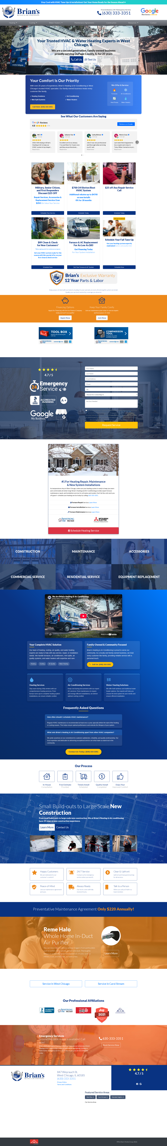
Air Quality (52, 664)
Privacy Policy (113, 415)
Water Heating (63, 664)
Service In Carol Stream (111, 983)
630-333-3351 (93, 495)
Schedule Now (47, 267)
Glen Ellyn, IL (90, 1097)
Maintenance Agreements (84, 23)
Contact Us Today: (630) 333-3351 (83, 752)
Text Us (91, 59)
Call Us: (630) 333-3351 (101, 664)
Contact (153, 23)
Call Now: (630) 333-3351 (42, 107)
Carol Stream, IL (103, 1097)
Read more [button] (35, 149)
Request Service (111, 425)
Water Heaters (55, 23)
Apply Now (65, 318)
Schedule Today (83, 213)
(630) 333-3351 (116, 12)
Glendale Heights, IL (118, 1097)
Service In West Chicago (56, 983)
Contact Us (62, 827)
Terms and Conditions (129, 415)
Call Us (78, 59)
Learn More (93, 502)
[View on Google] (34, 136)
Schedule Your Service (48, 213)
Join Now (102, 318)
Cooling (32, 23)
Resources (132, 23)
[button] (29, 142)
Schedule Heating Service (84, 530)
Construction (111, 23)
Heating (12, 23)
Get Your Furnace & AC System (83, 267)
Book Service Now (111, 1045)
